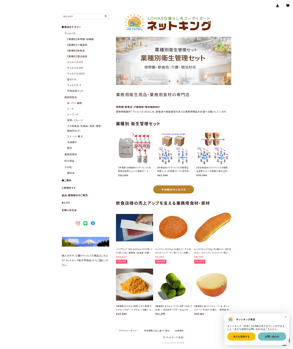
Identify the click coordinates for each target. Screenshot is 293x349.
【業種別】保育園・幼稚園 (80, 39)
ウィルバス (70, 33)
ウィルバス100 (75, 62)
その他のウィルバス (173, 189)
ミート (70, 108)
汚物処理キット (75, 90)
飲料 (69, 148)
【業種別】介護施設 (77, 44)
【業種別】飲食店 (76, 50)
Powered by (170, 343)
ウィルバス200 (75, 67)
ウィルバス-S (74, 85)
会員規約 (179, 330)
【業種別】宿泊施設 (77, 56)
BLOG (66, 202)
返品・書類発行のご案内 (75, 195)
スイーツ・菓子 (75, 136)
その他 (68, 167)
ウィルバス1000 (76, 73)
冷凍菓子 (72, 142)
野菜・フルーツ (75, 120)
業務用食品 (70, 97)
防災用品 (69, 160)
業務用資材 (70, 154)
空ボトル (71, 79)
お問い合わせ (69, 210)
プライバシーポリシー (129, 330)
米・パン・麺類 (74, 103)
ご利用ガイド (69, 187)
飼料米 (71, 173)
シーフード (73, 114)
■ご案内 (66, 180)
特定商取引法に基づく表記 (157, 330)
